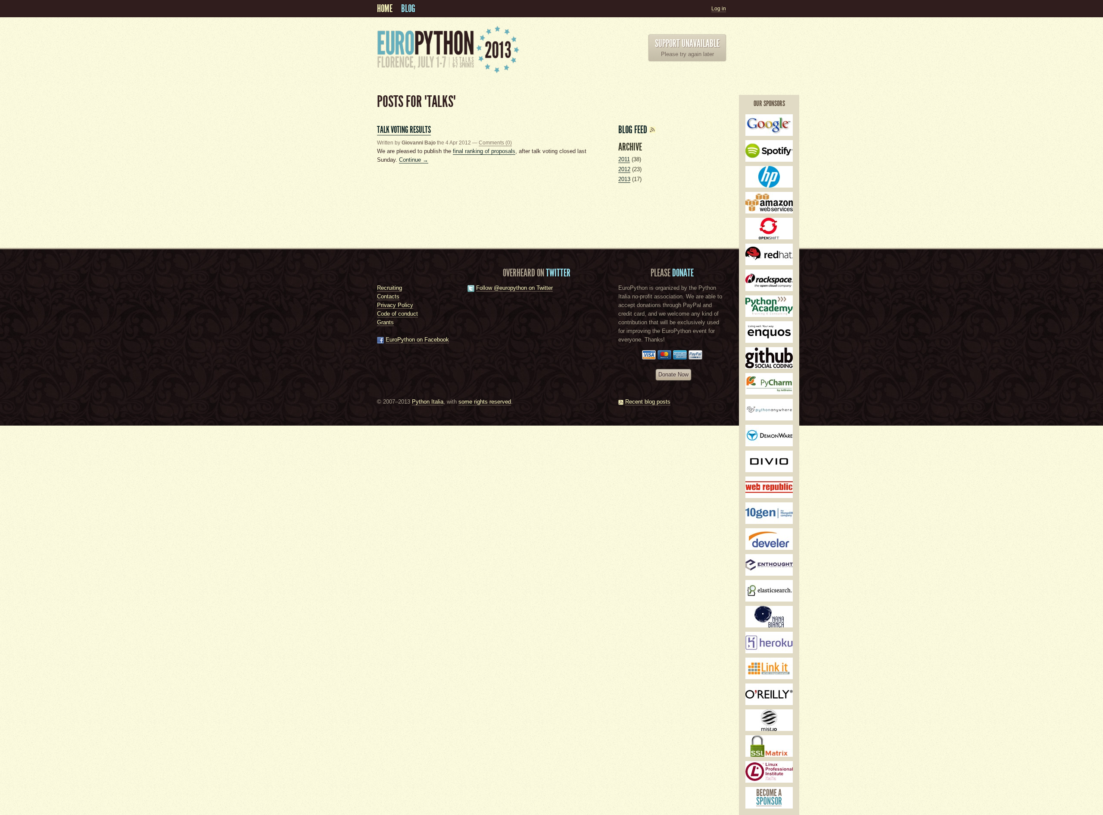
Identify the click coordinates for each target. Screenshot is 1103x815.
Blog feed (633, 130)
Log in (718, 9)
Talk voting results (404, 129)
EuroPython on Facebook (417, 339)
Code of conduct (397, 313)
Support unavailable (687, 44)
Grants (385, 322)
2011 (624, 159)
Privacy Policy (395, 305)
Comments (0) (495, 143)
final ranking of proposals (484, 151)
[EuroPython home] (448, 71)
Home (385, 9)
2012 (624, 169)
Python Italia (427, 401)
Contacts (388, 296)
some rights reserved (484, 401)
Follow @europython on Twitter (514, 288)
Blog (408, 9)
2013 (624, 179)
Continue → (413, 160)
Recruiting (389, 288)
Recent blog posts (647, 401)
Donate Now (673, 374)
